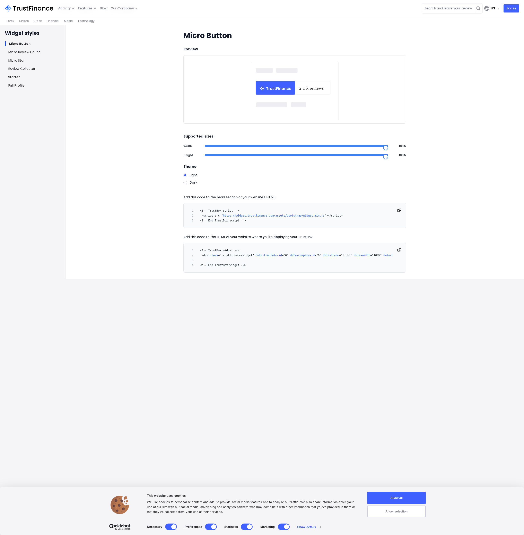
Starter (14, 77)
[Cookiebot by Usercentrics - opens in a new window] (120, 527)
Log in (511, 8)
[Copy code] (399, 210)
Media (68, 21)
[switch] (211, 527)
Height (188, 155)
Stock (38, 21)
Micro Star (16, 60)
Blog (103, 8)
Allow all (396, 498)
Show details (306, 527)
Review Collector (21, 68)
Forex (10, 21)
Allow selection (396, 511)
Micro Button (19, 43)
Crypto (24, 21)
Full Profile (16, 85)
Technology (86, 21)
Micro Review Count (24, 52)
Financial (53, 21)
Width (187, 146)
